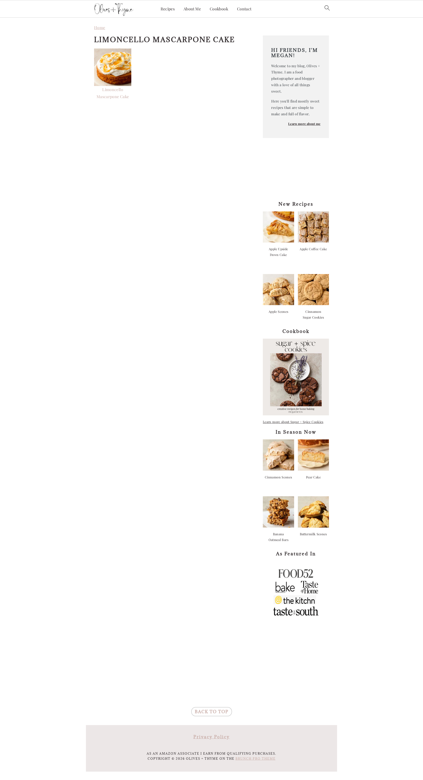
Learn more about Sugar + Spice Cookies (293, 422)
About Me (192, 9)
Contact (244, 9)
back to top (211, 711)
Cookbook (219, 9)
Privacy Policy (211, 736)
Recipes (168, 9)
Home (99, 27)
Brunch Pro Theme (256, 759)
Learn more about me (304, 123)
